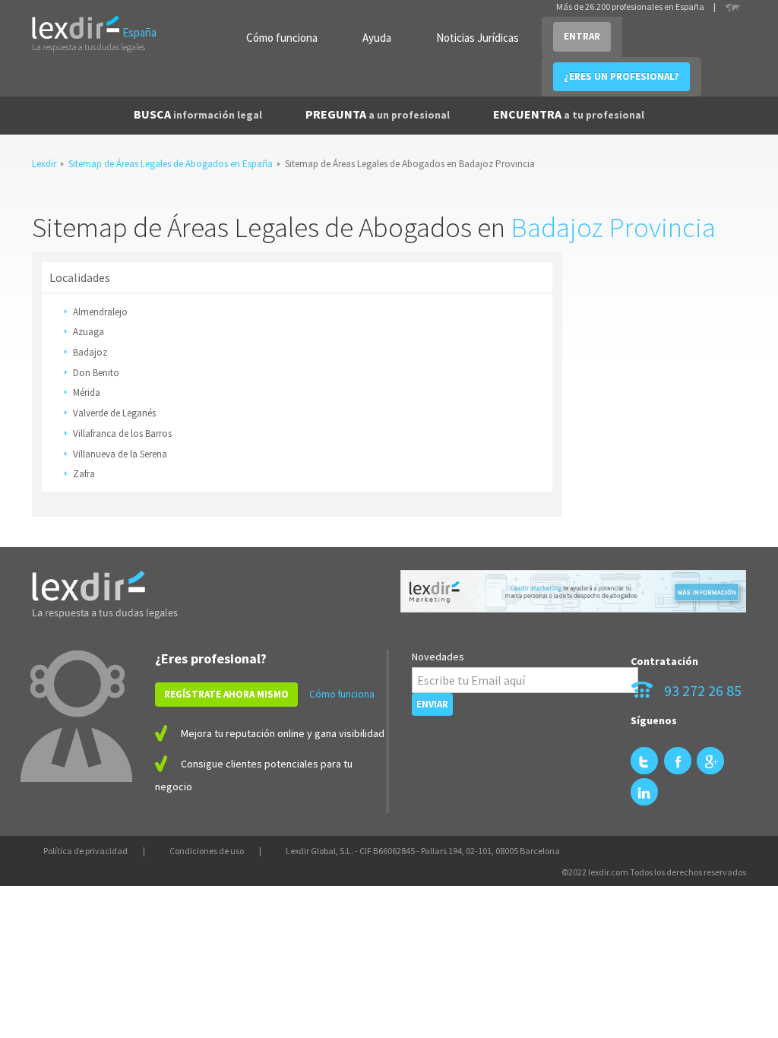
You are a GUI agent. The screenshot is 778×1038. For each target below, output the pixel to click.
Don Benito (96, 372)
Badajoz (90, 352)
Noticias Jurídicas (477, 37)
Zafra (84, 473)
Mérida (86, 392)
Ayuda (376, 37)
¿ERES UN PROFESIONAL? (621, 76)
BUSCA (198, 114)
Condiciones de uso (206, 850)
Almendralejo (100, 311)
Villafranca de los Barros (122, 433)
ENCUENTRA (568, 114)
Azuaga (88, 331)
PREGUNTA (377, 114)
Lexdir (44, 163)
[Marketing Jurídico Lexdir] (573, 591)
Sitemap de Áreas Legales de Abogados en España (170, 163)
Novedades (438, 656)
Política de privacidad (85, 850)
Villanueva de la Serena (120, 454)
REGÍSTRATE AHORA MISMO (226, 694)
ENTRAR (582, 36)
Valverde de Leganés (114, 413)
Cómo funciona (282, 37)
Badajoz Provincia (613, 227)
